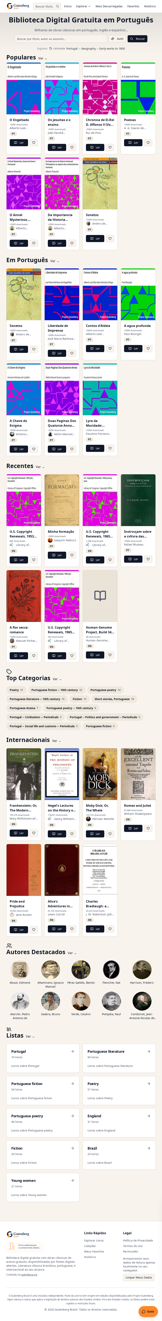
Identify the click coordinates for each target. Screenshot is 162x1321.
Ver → (42, 58)
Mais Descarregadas (109, 6)
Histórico (150, 6)
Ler (22, 142)
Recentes (19, 465)
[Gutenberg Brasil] (18, 6)
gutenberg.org (29, 1274)
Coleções (90, 1246)
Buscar (140, 39)
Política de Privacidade (138, 1240)
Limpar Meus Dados (139, 1277)
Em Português (27, 260)
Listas (15, 1035)
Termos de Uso (133, 1246)
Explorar (81, 6)
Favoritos (133, 6)
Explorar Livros (94, 1240)
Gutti (120, 39)
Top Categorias (28, 678)
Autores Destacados (35, 952)
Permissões (130, 1251)
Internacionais (28, 739)
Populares (21, 57)
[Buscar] (57, 6)
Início (68, 6)
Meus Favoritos (94, 1251)
